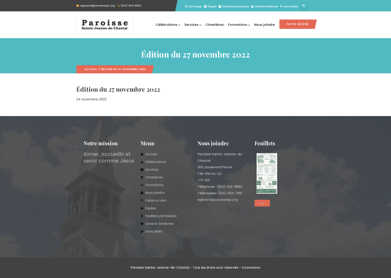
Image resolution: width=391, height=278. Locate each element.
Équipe (212, 6)
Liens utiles (290, 6)
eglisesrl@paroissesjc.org (97, 6)
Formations (237, 24)
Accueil (91, 69)
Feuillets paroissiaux (235, 6)
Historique (195, 6)
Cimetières (214, 24)
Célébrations (166, 24)
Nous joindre (264, 24)
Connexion (251, 267)
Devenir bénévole (266, 6)
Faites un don (298, 24)
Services (191, 24)
